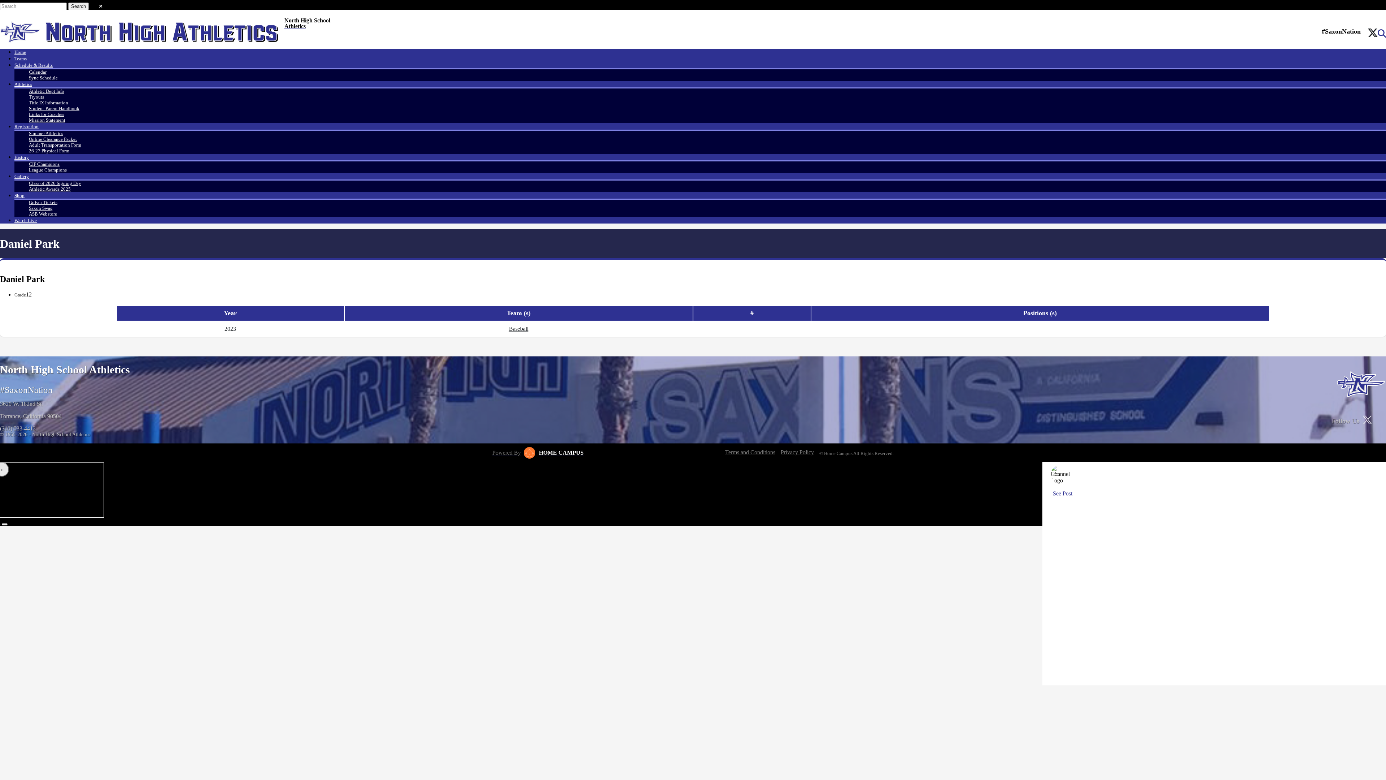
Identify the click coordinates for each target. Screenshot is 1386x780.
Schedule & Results (33, 65)
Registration (26, 126)
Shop (19, 195)
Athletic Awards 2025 (50, 189)
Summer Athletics (46, 133)
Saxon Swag (41, 208)
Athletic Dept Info (46, 91)
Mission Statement (47, 120)
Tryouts (36, 97)
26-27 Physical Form (49, 150)
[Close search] (101, 4)
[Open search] (1382, 34)
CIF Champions (44, 164)
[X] (1373, 34)
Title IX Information (48, 102)
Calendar (38, 72)
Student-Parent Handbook (54, 108)
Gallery (21, 176)
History (21, 157)
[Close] (1056, 474)
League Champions (48, 170)
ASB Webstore (43, 214)
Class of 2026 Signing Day (55, 183)
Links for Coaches (46, 114)
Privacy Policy (797, 452)
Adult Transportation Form (55, 145)
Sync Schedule (43, 78)
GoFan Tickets (43, 202)
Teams (20, 58)
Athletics (23, 84)
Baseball (518, 329)
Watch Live (25, 220)
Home (20, 52)
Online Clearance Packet (53, 139)
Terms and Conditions (750, 452)
